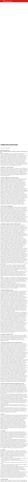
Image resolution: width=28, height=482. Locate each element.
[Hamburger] (2, 1)
